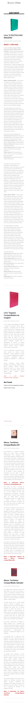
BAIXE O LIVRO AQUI (11, 45)
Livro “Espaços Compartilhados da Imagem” (11, 315)
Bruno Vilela (14, 2)
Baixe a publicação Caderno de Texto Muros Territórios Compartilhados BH (14, 558)
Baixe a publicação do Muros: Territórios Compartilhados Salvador (14, 693)
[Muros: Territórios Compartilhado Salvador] (14, 576)
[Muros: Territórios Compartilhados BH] (14, 438)
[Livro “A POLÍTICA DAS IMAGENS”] (14, 31)
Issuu (10, 421)
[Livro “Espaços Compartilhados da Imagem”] (14, 308)
